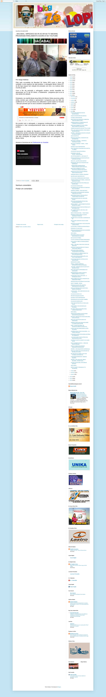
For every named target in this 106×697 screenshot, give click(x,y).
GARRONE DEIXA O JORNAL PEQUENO (79, 174)
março (72, 370)
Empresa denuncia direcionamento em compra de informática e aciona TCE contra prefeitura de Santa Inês (79, 604)
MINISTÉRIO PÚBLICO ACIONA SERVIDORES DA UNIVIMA (77, 235)
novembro (73, 98)
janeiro (72, 374)
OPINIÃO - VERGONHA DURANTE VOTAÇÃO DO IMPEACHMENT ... (80, 133)
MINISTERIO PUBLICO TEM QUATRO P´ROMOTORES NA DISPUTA (79, 196)
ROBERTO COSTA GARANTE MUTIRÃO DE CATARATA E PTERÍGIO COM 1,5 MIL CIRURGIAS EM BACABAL (78, 615)
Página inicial (40, 224)
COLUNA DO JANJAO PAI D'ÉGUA (78, 151)
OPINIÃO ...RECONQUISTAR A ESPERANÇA (80, 349)
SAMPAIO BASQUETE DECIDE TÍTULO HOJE (80, 128)
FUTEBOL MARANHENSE (76, 117)
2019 (71, 89)
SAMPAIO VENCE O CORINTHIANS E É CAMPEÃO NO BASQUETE (79, 123)
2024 (71, 80)
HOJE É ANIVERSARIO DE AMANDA (78, 115)
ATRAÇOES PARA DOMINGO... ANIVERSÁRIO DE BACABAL (78, 251)
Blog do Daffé (73, 386)
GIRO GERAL (74, 233)
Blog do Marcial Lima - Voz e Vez (77, 392)
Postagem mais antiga (58, 224)
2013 (71, 380)
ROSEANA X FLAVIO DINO (76, 228)
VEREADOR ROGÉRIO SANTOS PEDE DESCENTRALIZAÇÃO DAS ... (79, 314)
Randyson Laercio (74, 633)
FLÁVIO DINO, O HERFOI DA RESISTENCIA (80, 226)
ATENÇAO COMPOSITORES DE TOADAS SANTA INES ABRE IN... (80, 248)
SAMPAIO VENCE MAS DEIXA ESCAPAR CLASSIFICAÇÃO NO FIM (79, 323)
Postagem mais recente (21, 224)
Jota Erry (72, 623)
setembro (73, 102)
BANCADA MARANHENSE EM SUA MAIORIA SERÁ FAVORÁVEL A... (80, 231)
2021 (71, 86)
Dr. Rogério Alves (74, 564)
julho (72, 105)
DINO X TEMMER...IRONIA (76, 283)
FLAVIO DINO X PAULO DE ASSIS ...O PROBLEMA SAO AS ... (79, 276)
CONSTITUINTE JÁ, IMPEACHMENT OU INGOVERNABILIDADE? (79, 254)
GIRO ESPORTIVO (75, 136)
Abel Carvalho (73, 674)
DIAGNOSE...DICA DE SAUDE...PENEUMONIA (76, 154)
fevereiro (73, 372)
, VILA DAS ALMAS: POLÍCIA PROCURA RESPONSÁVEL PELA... (79, 338)
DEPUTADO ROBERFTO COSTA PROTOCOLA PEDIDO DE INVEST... (79, 169)
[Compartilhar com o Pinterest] (38, 180)
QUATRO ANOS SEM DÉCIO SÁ (77, 176)
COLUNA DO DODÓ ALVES (76, 185)
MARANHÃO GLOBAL (75, 262)
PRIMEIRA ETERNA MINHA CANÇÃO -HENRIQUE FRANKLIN (79, 215)
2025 (71, 78)
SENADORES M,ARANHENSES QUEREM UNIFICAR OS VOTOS (80, 193)
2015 (71, 376)
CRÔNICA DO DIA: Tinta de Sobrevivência (78, 550)
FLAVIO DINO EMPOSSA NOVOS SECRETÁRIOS (78, 113)
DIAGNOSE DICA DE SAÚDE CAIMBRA (79, 299)
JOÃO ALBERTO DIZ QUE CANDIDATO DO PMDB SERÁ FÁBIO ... (80, 279)
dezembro (73, 96)
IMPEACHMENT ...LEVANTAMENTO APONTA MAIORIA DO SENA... (80, 205)
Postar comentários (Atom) (25, 226)
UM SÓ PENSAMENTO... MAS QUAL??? (79, 156)
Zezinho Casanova (74, 549)
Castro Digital (73, 557)
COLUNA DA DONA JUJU (76, 294)
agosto (72, 104)
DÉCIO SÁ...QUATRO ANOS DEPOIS (78, 160)
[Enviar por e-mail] (32, 180)
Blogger (59, 687)
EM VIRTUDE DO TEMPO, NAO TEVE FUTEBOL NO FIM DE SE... (79, 354)
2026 (71, 77)
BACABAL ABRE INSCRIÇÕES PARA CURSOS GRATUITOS (79, 309)
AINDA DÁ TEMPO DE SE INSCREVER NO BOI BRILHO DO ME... (80, 351)
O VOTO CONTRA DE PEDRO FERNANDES (80, 239)
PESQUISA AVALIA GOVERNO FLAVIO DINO (80, 281)
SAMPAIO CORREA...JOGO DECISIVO (79, 190)
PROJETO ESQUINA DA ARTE (77, 295)
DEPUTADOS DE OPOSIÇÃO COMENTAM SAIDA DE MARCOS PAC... (80, 120)
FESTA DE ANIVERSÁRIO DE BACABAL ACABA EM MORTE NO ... (79, 202)
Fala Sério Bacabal (74, 612)
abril (72, 111)
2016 (71, 95)
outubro (72, 100)
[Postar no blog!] (34, 180)
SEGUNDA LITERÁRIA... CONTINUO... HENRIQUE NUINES (79, 141)
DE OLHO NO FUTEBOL (76, 237)
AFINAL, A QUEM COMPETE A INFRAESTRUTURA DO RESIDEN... (79, 264)
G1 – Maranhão (73, 580)
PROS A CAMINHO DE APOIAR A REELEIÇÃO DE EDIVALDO (78, 347)
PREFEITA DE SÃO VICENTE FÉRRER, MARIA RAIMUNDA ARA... (79, 172)
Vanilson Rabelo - (74, 601)
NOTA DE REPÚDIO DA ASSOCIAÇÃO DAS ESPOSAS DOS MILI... (80, 158)
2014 (71, 378)
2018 (71, 91)
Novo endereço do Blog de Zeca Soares (77, 594)
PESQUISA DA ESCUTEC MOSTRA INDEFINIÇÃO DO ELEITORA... (78, 286)
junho (72, 107)
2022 (71, 84)
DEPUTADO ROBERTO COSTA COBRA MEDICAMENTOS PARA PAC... (79, 126)
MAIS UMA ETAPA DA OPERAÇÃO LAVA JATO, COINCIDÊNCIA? (79, 257)
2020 (71, 87)
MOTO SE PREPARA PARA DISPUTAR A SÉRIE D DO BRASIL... (79, 289)
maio (72, 109)
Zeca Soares (73, 593)
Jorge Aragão (73, 586)
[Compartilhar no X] (35, 180)
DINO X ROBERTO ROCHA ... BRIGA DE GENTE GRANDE (79, 344)
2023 (71, 82)
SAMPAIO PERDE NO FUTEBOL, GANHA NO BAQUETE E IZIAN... (80, 180)
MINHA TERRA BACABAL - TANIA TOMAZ (79, 213)
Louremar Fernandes (74, 574)
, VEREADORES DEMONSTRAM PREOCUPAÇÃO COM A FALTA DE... (79, 166)
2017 (71, 93)
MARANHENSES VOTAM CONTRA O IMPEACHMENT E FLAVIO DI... (79, 273)
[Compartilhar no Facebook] (37, 180)
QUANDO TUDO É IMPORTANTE (78, 146)
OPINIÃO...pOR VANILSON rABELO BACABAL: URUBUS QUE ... (78, 360)
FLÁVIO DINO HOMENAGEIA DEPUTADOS (80, 178)
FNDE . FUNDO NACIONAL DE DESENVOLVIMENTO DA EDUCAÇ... (79, 326)
